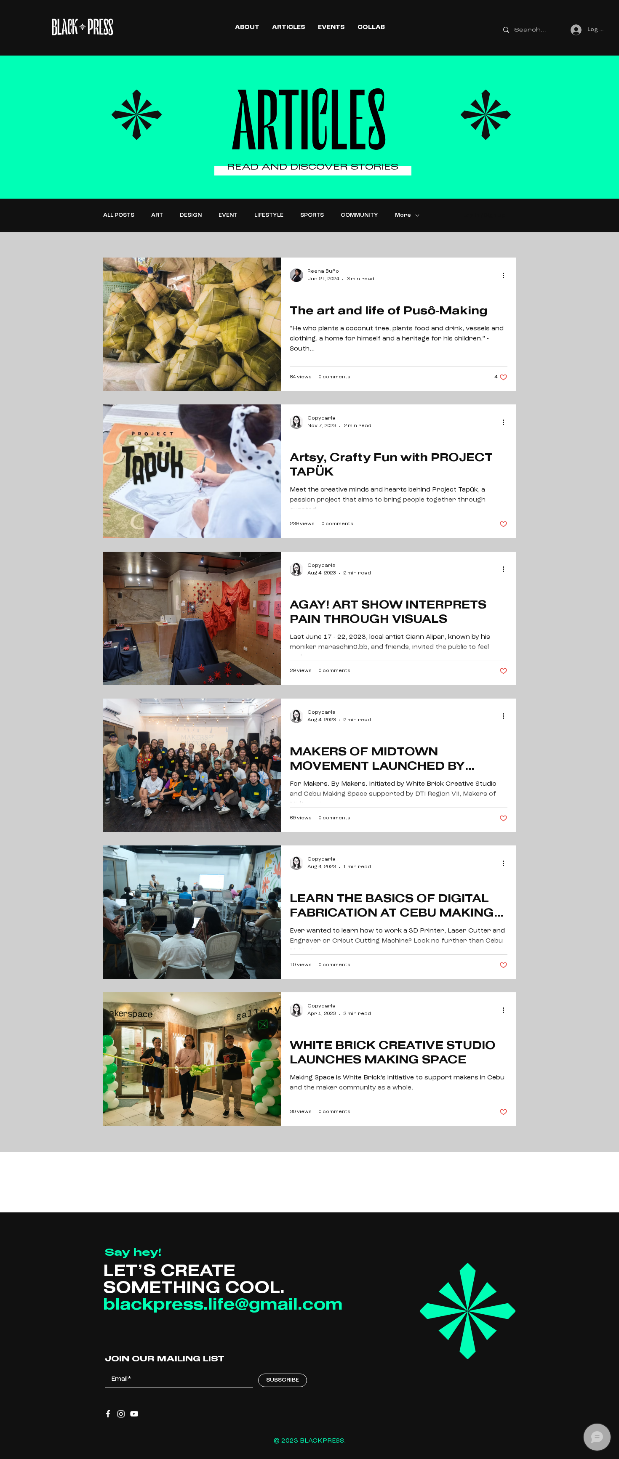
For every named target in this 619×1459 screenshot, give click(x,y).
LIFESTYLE (268, 215)
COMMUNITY (359, 215)
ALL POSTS (118, 215)
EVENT (228, 215)
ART (157, 215)
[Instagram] (121, 1414)
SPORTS (312, 215)
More (403, 215)
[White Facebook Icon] (108, 1414)
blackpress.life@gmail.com (223, 1305)
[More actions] (506, 275)
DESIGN (191, 215)
